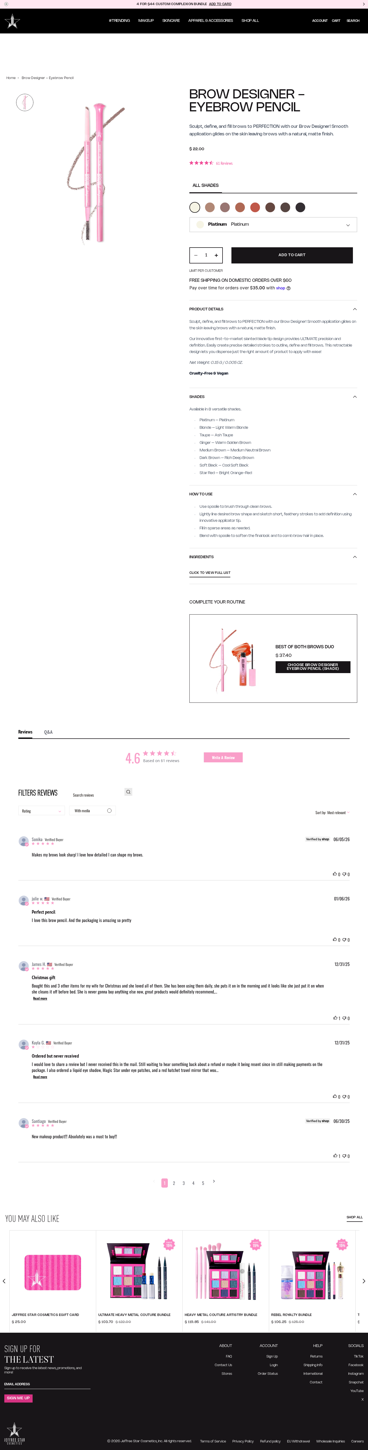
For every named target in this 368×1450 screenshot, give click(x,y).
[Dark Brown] (285, 207)
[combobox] (273, 225)
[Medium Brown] (270, 207)
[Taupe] (225, 207)
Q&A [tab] (48, 732)
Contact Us (223, 1365)
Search (353, 20)
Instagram (356, 1373)
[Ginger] (240, 207)
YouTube (357, 1391)
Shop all (355, 1217)
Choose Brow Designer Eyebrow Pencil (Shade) (313, 667)
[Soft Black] (300, 207)
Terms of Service (213, 1441)
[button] (154, 1183)
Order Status (268, 1373)
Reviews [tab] (25, 732)
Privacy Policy (243, 1441)
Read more (40, 998)
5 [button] (203, 1183)
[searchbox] (94, 794)
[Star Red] (255, 207)
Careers (357, 1441)
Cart (336, 20)
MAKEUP (146, 21)
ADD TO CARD (220, 4)
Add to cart (139, 1325)
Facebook (356, 1365)
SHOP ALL (250, 21)
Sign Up (272, 1356)
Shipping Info (313, 1365)
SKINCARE (171, 21)
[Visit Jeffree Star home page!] (12, 21)
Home (11, 78)
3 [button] (184, 1183)
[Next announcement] (363, 4)
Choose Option (53, 1325)
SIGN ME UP (18, 1398)
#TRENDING (119, 21)
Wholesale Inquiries (330, 1441)
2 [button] (174, 1183)
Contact (316, 1382)
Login (274, 1365)
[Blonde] (209, 207)
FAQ (229, 1356)
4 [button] (193, 1183)
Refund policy (270, 1441)
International (313, 1373)
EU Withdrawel (298, 1441)
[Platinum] (194, 207)
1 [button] (164, 1183)
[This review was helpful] (335, 874)
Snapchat (356, 1382)
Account (320, 20)
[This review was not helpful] (344, 874)
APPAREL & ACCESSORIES (210, 21)
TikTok (359, 1356)
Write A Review (223, 757)
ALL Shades (206, 186)
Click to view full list (209, 572)
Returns (316, 1356)
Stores (227, 1373)
